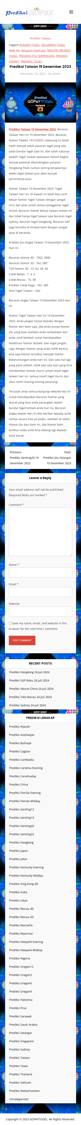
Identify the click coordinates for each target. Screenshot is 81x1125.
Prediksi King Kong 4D (23, 884)
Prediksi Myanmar (21, 933)
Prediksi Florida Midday (24, 801)
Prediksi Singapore (21, 1041)
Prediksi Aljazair (19, 726)
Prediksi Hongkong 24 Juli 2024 (29, 672)
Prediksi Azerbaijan (22, 735)
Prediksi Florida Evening (25, 793)
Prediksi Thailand (20, 1074)
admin (56, 73)
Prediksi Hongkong (21, 842)
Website (14, 604)
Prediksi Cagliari (19, 751)
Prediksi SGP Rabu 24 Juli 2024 (29, 680)
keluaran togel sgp (33, 50)
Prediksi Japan (18, 851)
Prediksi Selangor (20, 1033)
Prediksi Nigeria (19, 958)
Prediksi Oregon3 (20, 975)
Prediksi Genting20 (21, 826)
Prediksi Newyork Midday (25, 950)
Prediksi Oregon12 (21, 966)
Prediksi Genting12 (21, 809)
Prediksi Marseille (21, 925)
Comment (16, 505)
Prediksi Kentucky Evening (26, 867)
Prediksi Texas (18, 1066)
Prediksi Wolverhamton (24, 1091)
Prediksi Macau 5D (21, 917)
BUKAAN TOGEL (29, 45)
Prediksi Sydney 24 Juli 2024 (27, 705)
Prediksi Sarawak (20, 1016)
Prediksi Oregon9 (20, 991)
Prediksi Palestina (20, 1000)
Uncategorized (18, 1099)
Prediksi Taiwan (40, 38)
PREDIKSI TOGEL (31, 61)
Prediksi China (18, 784)
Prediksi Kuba (18, 892)
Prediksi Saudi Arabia (23, 1024)
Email (13, 584)
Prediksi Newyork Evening (26, 942)
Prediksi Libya (18, 900)
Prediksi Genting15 (21, 817)
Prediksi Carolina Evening (26, 768)
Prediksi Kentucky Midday (26, 875)
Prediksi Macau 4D (21, 909)
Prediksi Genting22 (21, 834)
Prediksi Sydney (19, 1049)
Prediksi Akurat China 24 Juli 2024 (31, 689)
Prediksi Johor (18, 859)
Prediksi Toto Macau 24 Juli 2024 (30, 697)
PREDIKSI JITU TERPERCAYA (36, 56)
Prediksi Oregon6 (20, 983)
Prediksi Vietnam (20, 1082)
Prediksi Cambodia (21, 759)
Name (14, 565)
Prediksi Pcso (17, 1008)
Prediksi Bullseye (20, 743)
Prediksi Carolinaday (22, 776)
